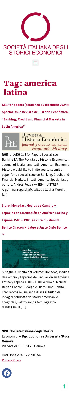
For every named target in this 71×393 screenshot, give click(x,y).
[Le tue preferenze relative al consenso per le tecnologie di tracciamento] (64, 386)
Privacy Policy (11, 360)
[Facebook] (7, 373)
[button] (35, 62)
